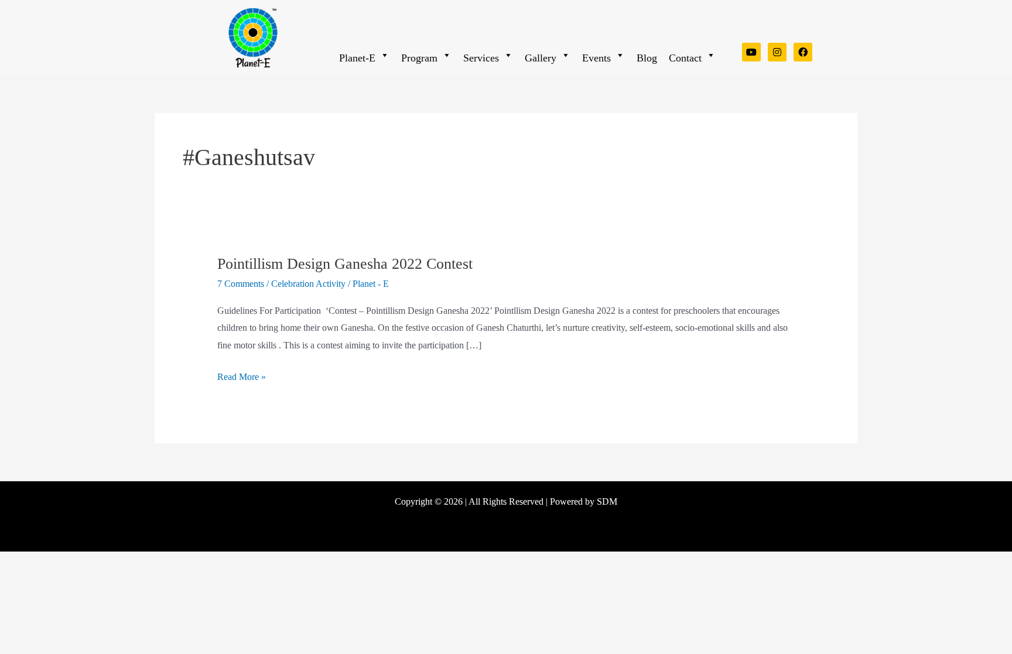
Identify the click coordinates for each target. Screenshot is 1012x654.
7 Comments (240, 284)
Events (596, 58)
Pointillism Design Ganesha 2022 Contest (345, 263)
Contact (685, 58)
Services (481, 58)
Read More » (241, 375)
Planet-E (357, 58)
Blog (647, 58)
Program (419, 58)
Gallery (540, 58)
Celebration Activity (308, 284)
